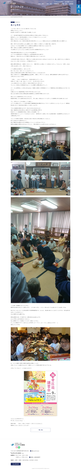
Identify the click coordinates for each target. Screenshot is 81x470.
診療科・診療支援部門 (35, 457)
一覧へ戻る (40, 429)
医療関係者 (56, 3)
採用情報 (71, 3)
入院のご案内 (49, 3)
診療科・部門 (64, 3)
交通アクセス (70, 1)
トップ (12, 16)
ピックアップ (16, 16)
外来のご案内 (41, 3)
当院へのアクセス (35, 450)
